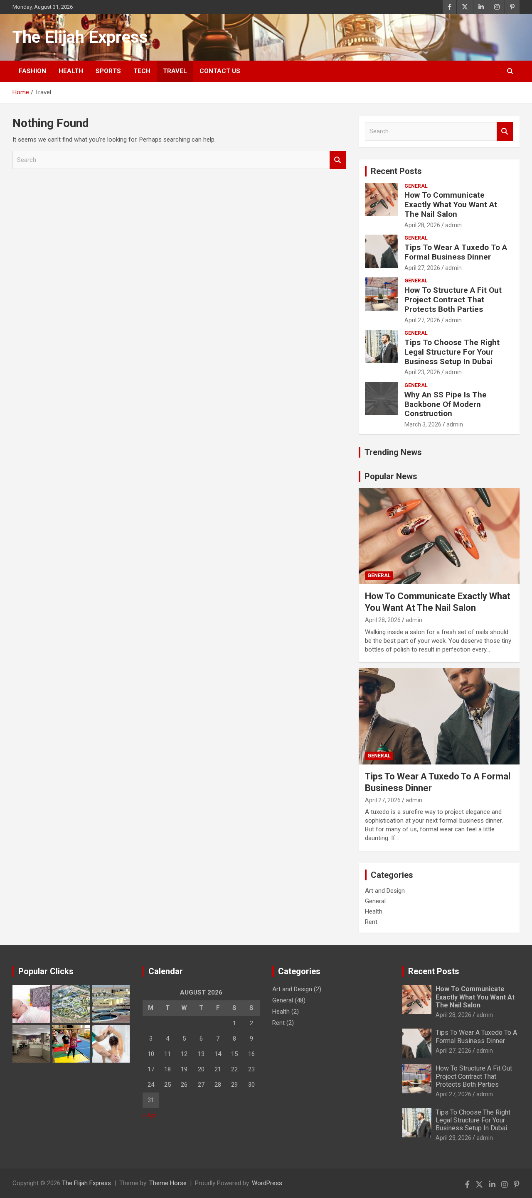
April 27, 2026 (422, 268)
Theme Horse (168, 1183)
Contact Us (220, 71)
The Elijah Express (80, 37)
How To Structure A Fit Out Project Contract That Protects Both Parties (453, 299)
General (416, 186)
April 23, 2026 (422, 372)
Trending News (393, 452)
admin (453, 225)
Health (71, 71)
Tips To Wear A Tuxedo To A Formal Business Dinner (455, 252)
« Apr (150, 1115)
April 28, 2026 (422, 225)
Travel (175, 71)
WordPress (267, 1183)
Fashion (32, 71)
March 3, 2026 (422, 424)
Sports (108, 71)
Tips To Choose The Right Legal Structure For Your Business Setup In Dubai (452, 352)
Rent (371, 922)
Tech (141, 71)
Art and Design (385, 890)
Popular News (391, 476)
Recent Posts (396, 171)
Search (338, 160)
